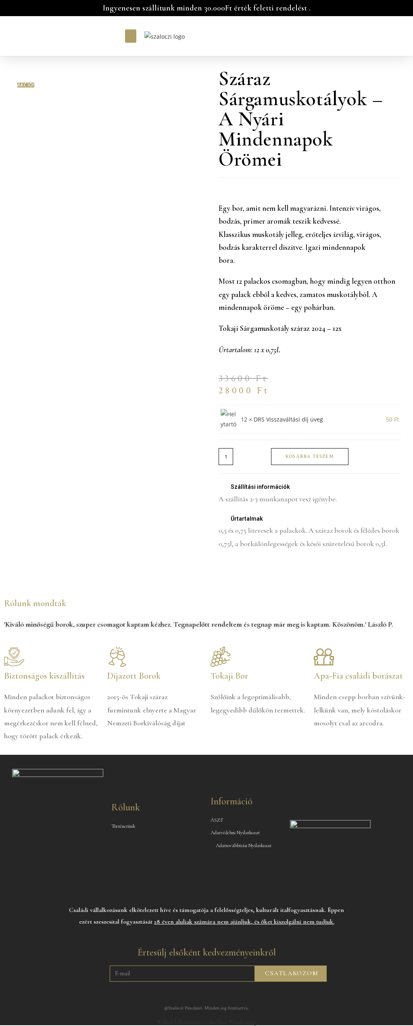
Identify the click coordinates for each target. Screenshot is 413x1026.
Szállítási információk (260, 487)
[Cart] (289, 36)
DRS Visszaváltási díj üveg (288, 419)
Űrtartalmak (247, 518)
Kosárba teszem (310, 456)
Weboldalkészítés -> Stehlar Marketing (206, 1022)
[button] (130, 36)
